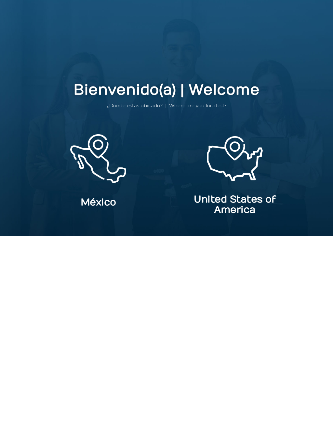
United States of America (235, 204)
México (98, 202)
